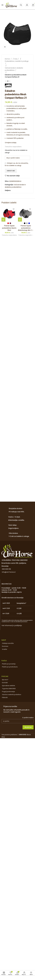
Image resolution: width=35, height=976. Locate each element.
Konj (16, 59)
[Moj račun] (27, 5)
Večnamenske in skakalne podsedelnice (14, 69)
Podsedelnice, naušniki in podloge (16, 61)
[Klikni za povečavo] (5, 47)
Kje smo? (5, 680)
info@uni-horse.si (8, 572)
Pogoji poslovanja (8, 692)
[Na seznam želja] (13, 209)
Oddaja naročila (8, 643)
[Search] (21, 5)
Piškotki (5, 697)
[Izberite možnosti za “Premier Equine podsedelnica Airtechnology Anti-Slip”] (20, 220)
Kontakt (5, 683)
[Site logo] (11, 5)
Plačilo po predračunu (10, 667)
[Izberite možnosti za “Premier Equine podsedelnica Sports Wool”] (3, 220)
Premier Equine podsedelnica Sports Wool (9, 228)
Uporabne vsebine (8, 686)
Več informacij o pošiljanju (12, 625)
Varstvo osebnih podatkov (11, 695)
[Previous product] (6, 81)
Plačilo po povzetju (9, 664)
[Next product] (10, 81)
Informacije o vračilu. (16, 520)
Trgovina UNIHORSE (9, 689)
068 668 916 (6, 569)
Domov (7, 59)
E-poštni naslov (28, 717)
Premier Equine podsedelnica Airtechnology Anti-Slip (26, 228)
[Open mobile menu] (2, 5)
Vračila (4, 649)
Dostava (5, 646)
